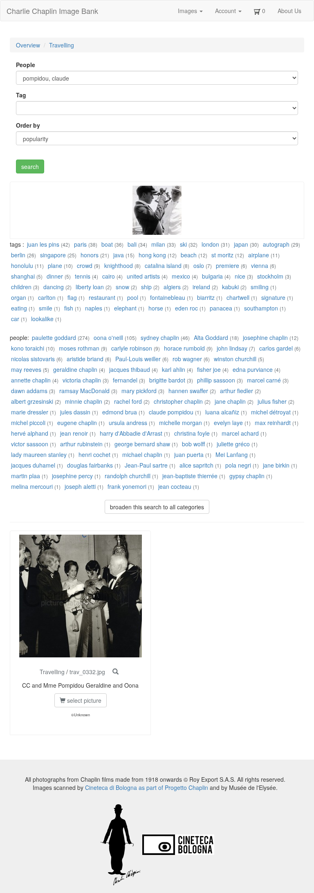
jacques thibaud (129, 369)
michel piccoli (28, 422)
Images (188, 11)
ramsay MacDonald (84, 391)
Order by (28, 125)
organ (18, 297)
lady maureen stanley (39, 454)
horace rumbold (184, 348)
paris (80, 244)
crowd (84, 265)
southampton (261, 308)
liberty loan (90, 287)
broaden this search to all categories (157, 507)
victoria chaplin (82, 380)
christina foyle (192, 433)
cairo (108, 276)
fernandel (125, 380)
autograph (276, 244)
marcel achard (240, 433)
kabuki (230, 287)
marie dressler (29, 412)
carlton (47, 297)
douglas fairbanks (90, 465)
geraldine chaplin (75, 369)
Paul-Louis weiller (138, 359)
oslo (198, 265)
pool (132, 297)
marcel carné (264, 380)
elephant (125, 308)
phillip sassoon (216, 380)
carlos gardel (276, 348)
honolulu (22, 265)
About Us (289, 11)
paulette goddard (54, 337)
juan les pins (43, 244)
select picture (83, 700)
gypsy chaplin (247, 476)
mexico (181, 276)
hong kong (152, 255)
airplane (258, 255)
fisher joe (209, 369)
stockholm (270, 276)
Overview (28, 45)
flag (72, 297)
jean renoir (74, 433)
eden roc (186, 308)
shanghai (23, 276)
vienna (259, 265)
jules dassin (75, 412)
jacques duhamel (33, 465)
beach (189, 255)
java (118, 255)
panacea (221, 308)
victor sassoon (29, 444)
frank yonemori (127, 486)
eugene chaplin (77, 422)
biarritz (206, 297)
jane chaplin (230, 401)
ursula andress (128, 422)
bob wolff (193, 444)
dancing (53, 287)
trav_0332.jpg (87, 672)
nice (240, 276)
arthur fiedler (236, 391)
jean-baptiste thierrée (190, 476)
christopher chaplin (178, 401)
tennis (82, 276)
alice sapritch (196, 465)
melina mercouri (32, 486)
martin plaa (25, 476)
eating (19, 308)
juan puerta (189, 454)
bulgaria (212, 276)
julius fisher (272, 401)
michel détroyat (271, 412)
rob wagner (187, 359)
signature (273, 297)
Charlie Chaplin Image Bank (52, 10)
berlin (18, 255)
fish (68, 308)
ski (183, 244)
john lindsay (232, 348)
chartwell (238, 297)
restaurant (102, 297)
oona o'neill (108, 337)
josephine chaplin (265, 337)
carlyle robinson (131, 348)
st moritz (222, 255)
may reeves (26, 369)
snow (122, 287)
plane (55, 265)
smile (45, 308)
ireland (201, 287)
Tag (21, 95)
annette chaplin (31, 380)
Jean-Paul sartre (146, 465)
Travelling (61, 45)
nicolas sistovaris (33, 359)
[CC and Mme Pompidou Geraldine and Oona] (115, 672)
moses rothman (79, 348)
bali (132, 244)
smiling (260, 287)
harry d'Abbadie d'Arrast (131, 433)
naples (93, 308)
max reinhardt (273, 422)
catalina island (163, 265)
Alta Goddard (211, 337)
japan (241, 244)
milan (158, 244)
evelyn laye (228, 422)
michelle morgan (180, 422)
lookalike (42, 319)
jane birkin (276, 465)
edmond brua (119, 412)
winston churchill (235, 359)
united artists (143, 276)
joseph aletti (80, 486)
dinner (55, 276)
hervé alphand (29, 433)
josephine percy (72, 476)
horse (155, 308)
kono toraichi (27, 348)
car (15, 319)
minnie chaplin (83, 401)
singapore (53, 255)
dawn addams (29, 391)
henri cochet (94, 454)
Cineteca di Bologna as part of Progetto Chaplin (146, 787)
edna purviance (253, 369)
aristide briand (85, 359)
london (210, 244)
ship (146, 287)
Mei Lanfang (231, 454)
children (21, 287)
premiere (227, 265)
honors (90, 255)
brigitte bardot (167, 380)
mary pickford (139, 391)
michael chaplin (142, 454)
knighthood (118, 265)
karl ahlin (173, 369)
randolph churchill (127, 476)
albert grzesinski (32, 401)
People (25, 65)
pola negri (238, 465)
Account (226, 11)
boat (107, 244)
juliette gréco (233, 444)
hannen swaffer (188, 391)
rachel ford (128, 401)
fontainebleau (167, 297)
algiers (172, 287)
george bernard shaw (142, 444)
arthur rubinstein (81, 444)
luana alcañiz (223, 412)
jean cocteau (174, 486)
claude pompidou (171, 412)
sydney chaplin (160, 337)
